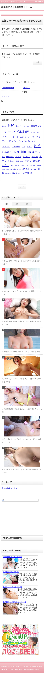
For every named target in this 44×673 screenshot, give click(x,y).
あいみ (4, 126)
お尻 (11, 125)
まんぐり (19, 126)
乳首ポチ (7, 152)
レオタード (16, 147)
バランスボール (14, 141)
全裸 (16, 151)
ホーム (22, 187)
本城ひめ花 (19, 161)
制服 (24, 152)
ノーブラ (31, 137)
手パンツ (35, 157)
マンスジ (6, 146)
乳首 (37, 146)
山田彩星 (18, 157)
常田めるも (26, 157)
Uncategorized (8, 88)
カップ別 (26, 88)
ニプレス (23, 137)
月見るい (11, 161)
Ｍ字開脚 (27, 173)
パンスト (35, 141)
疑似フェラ (15, 166)
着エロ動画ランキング (10, 488)
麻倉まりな (16, 173)
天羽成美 (10, 157)
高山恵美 (8, 173)
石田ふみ (9, 169)
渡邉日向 (28, 161)
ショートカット (35, 132)
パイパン (26, 141)
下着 (23, 147)
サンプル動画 (18, 132)
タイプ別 (5, 96)
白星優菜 (32, 166)
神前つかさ (17, 169)
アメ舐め (26, 126)
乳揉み (29, 147)
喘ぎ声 (32, 152)
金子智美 (33, 169)
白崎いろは (24, 166)
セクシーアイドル (10, 137)
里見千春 (25, 169)
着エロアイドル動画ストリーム (16, 7)
